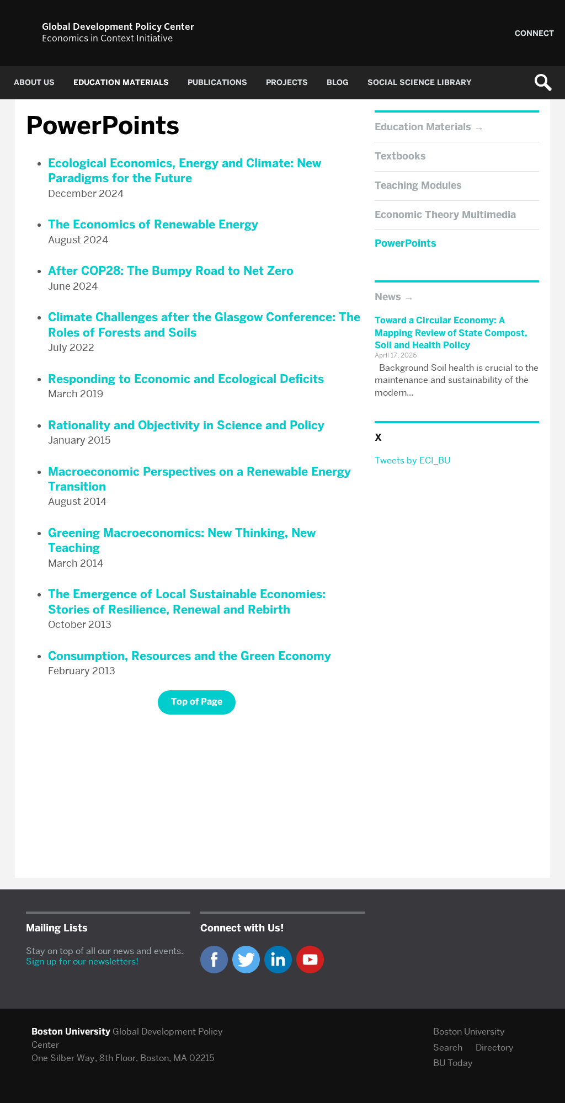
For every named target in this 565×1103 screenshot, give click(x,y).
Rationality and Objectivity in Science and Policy (186, 425)
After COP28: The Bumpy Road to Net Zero (171, 270)
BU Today (453, 1063)
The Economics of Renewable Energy (153, 224)
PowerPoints (405, 243)
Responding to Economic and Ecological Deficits (186, 378)
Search (447, 1047)
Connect (534, 33)
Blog (338, 82)
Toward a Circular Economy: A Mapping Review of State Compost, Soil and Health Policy (451, 333)
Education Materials (121, 82)
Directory (495, 1047)
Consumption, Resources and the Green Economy (189, 655)
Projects (287, 82)
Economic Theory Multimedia (445, 214)
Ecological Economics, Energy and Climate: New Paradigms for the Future (184, 170)
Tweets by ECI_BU (412, 460)
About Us (34, 82)
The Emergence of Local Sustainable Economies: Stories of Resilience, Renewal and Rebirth (187, 601)
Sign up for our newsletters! (82, 961)
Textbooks (400, 156)
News (388, 296)
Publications (217, 82)
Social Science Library (419, 82)
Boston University (469, 1031)
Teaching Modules (418, 185)
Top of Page (196, 701)
